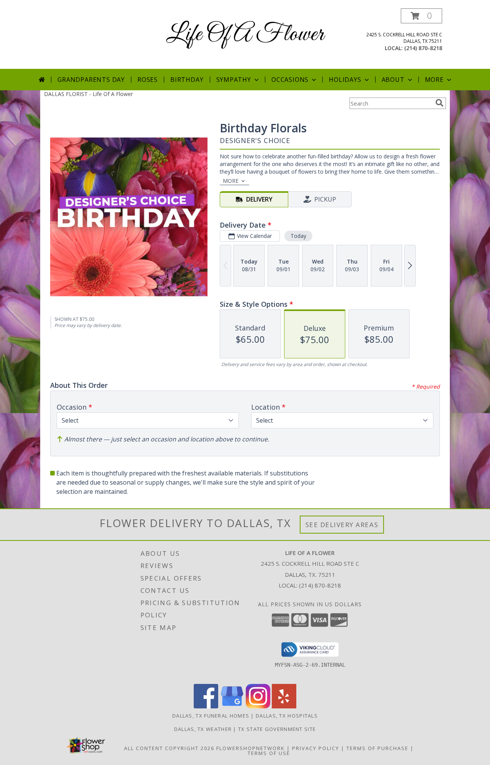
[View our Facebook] (206, 706)
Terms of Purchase (377, 748)
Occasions (290, 79)
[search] (439, 103)
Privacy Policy (315, 748)
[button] (421, 15)
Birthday (186, 79)
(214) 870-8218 (423, 48)
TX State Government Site (277, 729)
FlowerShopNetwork (250, 748)
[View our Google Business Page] (232, 706)
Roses (147, 79)
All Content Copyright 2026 (169, 748)
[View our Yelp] (284, 706)
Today (298, 235)
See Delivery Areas (342, 524)
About (393, 79)
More (434, 79)
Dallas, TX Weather (203, 729)
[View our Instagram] (258, 706)
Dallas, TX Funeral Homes (210, 715)
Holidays (345, 79)
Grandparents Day (91, 79)
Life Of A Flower (245, 34)
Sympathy (233, 79)
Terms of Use (269, 753)
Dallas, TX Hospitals (287, 715)
